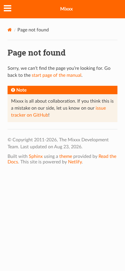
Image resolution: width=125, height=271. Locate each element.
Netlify (75, 162)
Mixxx (66, 9)
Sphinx (36, 156)
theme (65, 156)
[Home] (10, 29)
